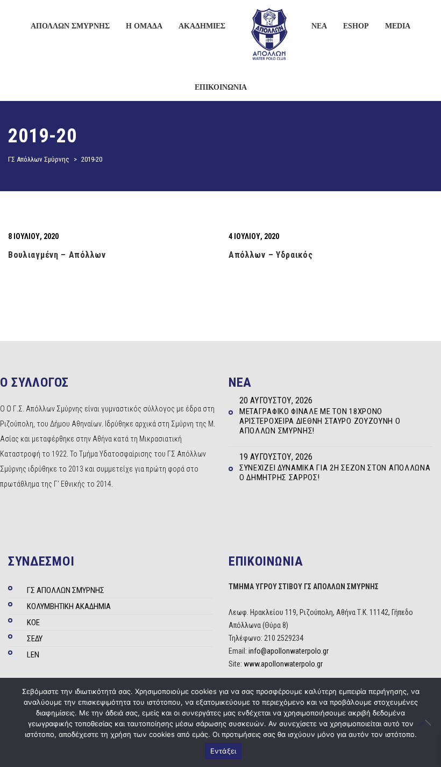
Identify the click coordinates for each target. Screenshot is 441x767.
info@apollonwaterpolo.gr (288, 651)
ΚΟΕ (33, 622)
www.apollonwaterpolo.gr (283, 664)
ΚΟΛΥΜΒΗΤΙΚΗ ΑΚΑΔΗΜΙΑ (69, 606)
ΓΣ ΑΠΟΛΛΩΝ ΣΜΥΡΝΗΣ (65, 590)
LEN (33, 655)
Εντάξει (223, 751)
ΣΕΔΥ (34, 638)
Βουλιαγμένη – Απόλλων (57, 255)
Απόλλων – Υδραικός (271, 255)
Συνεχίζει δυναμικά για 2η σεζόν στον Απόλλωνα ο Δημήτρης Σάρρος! (335, 472)
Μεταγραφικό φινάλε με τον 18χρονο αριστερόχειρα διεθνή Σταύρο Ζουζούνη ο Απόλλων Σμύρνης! (320, 421)
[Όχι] (427, 722)
